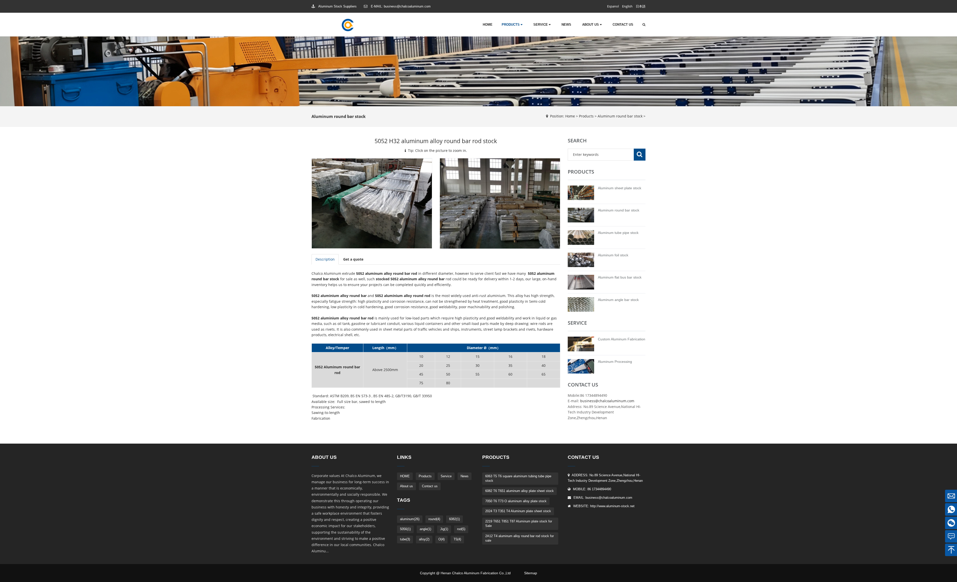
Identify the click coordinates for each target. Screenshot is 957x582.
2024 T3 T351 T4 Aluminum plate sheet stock (518, 511)
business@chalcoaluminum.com (407, 6)
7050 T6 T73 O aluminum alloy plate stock (516, 501)
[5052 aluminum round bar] (500, 203)
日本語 (640, 6)
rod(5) (461, 529)
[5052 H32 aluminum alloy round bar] (372, 203)
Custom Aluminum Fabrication (621, 339)
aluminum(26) (409, 519)
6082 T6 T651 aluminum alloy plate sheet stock (519, 491)
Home (570, 116)
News (566, 24)
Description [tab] (325, 259)
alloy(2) (424, 539)
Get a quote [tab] (353, 259)
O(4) (441, 539)
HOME (487, 24)
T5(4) (457, 539)
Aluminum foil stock (613, 255)
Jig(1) (444, 529)
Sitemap (530, 573)
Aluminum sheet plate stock (619, 188)
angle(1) (425, 529)
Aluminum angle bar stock (618, 300)
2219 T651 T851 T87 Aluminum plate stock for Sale (518, 523)
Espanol (613, 6)
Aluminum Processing (615, 362)
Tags (403, 500)
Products (511, 24)
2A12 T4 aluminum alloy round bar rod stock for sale (519, 538)
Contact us (623, 24)
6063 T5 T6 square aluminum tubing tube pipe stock (518, 478)
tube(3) (405, 539)
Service (541, 24)
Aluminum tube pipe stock (618, 233)
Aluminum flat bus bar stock (619, 277)
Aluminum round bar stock (620, 116)
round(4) (434, 519)
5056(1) (405, 529)
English (627, 6)
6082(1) (454, 519)
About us (591, 24)
